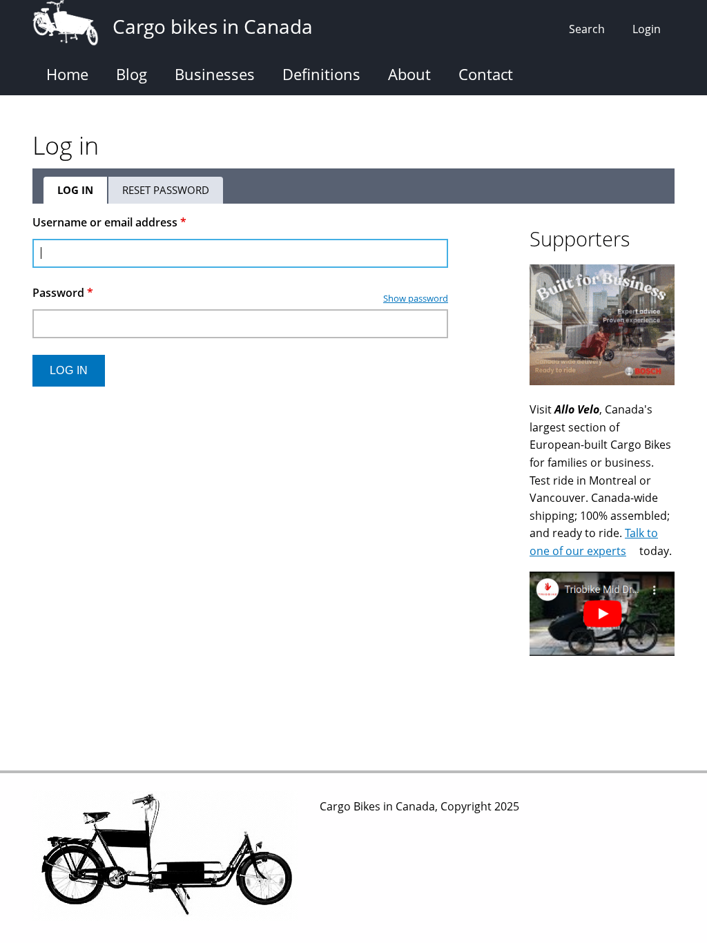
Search (587, 29)
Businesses (215, 74)
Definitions (321, 74)
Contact (485, 74)
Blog (131, 74)
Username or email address (109, 222)
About (409, 74)
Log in (82, 193)
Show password (415, 298)
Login (646, 29)
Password (62, 292)
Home (67, 74)
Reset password (165, 190)
